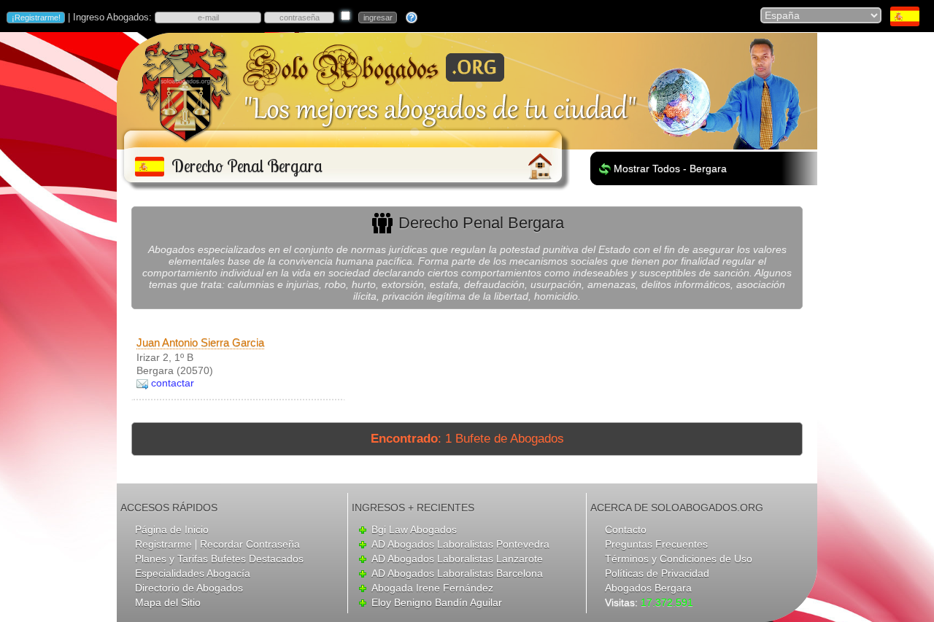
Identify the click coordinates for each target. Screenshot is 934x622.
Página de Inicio (172, 529)
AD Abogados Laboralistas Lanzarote (457, 558)
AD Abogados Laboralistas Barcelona (457, 573)
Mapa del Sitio (168, 602)
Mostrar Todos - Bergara (670, 168)
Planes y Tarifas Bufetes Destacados (219, 558)
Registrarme (163, 544)
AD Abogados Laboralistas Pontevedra (460, 544)
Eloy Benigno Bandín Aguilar (436, 602)
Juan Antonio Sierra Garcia (200, 342)
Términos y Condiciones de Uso (678, 558)
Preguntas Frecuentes (656, 544)
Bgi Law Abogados (414, 529)
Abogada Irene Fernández (432, 588)
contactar (172, 383)
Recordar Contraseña (250, 544)
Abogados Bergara (648, 588)
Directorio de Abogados (189, 588)
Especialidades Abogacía (192, 573)
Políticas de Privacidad (657, 573)
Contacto (626, 529)
